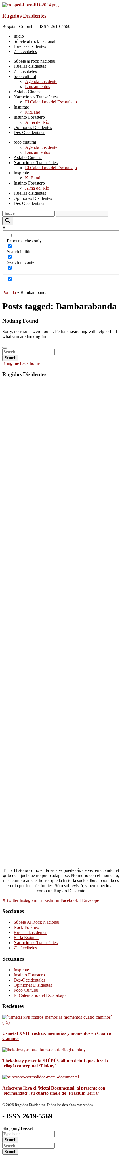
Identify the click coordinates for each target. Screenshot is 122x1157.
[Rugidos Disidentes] (30, 4)
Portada (9, 292)
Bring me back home (21, 363)
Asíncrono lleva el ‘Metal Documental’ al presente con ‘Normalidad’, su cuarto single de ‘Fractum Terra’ (53, 1090)
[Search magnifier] (7, 221)
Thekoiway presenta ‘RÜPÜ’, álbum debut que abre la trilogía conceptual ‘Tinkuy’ (55, 1063)
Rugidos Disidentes (24, 16)
